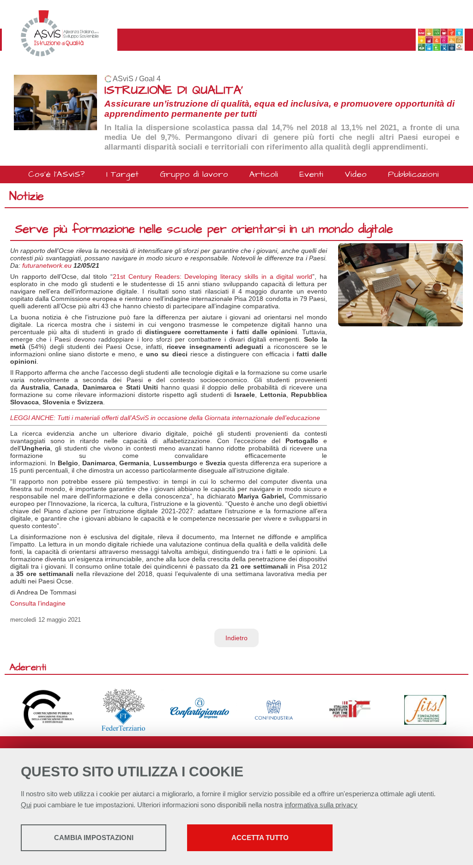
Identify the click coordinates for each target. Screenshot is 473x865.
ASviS (123, 79)
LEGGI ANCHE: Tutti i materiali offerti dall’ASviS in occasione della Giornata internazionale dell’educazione (165, 417)
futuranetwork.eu (47, 265)
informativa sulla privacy (321, 805)
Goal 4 (150, 79)
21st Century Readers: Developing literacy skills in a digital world (212, 276)
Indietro (236, 638)
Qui (26, 805)
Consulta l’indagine (38, 603)
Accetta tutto (260, 837)
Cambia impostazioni (93, 837)
